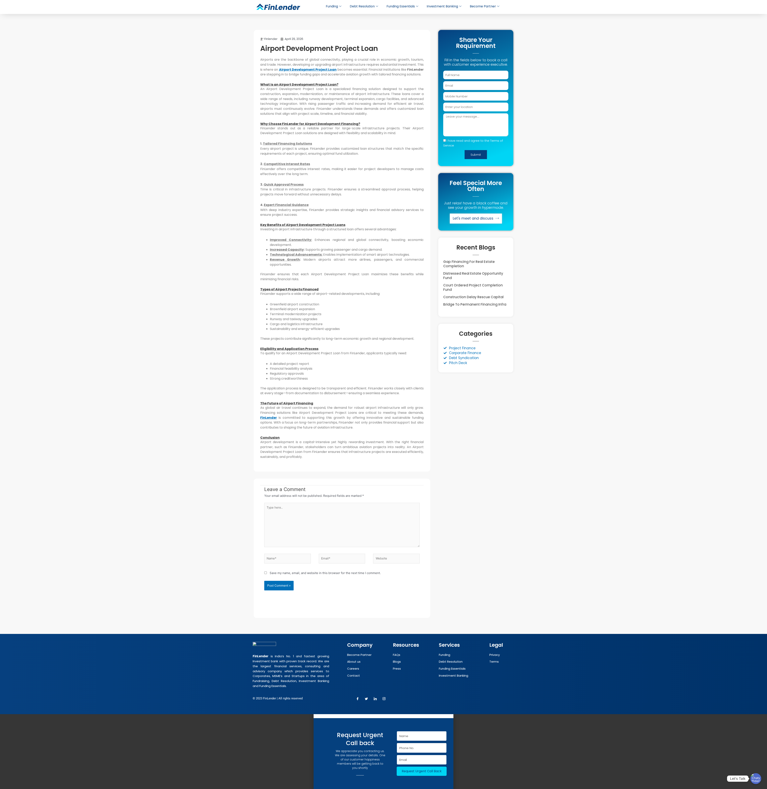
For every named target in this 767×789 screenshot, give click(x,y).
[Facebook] (358, 699)
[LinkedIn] (375, 699)
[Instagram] (384, 699)
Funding (332, 6)
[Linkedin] (321, 759)
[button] (383, 716)
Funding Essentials (400, 6)
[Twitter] (367, 699)
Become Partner (483, 6)
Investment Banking (442, 6)
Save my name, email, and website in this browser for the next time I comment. (325, 573)
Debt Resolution (362, 6)
